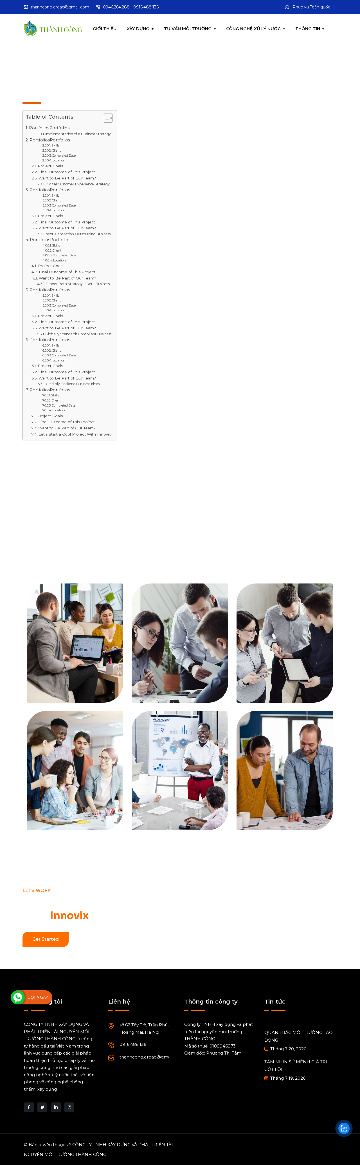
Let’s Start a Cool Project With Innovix (75, 434)
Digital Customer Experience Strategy (78, 184)
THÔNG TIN (307, 28)
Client (56, 150)
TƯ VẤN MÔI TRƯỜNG (188, 28)
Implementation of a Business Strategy (78, 134)
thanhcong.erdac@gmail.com (60, 7)
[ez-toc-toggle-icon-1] (105, 119)
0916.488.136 (133, 1044)
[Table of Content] (108, 118)
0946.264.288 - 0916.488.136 (131, 7)
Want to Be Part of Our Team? (67, 178)
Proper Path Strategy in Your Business (78, 284)
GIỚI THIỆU (104, 28)
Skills (55, 145)
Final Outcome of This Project (67, 172)
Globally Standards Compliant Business (78, 334)
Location (59, 160)
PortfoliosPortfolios (49, 127)
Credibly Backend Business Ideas (73, 384)
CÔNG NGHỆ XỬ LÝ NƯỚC (253, 28)
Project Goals (50, 166)
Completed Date (64, 155)
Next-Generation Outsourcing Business (78, 234)
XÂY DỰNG (138, 28)
